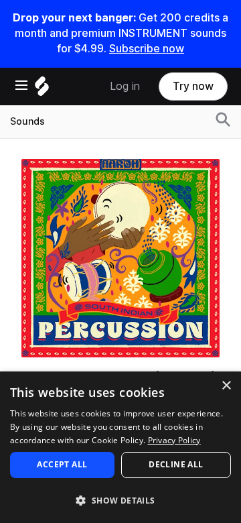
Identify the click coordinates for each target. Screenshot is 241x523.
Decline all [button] (176, 464)
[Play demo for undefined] (120, 258)
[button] (120, 500)
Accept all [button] (62, 464)
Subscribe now (146, 48)
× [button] (226, 386)
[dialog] (120, 447)
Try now (193, 86)
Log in (125, 86)
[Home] (42, 89)
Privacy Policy (174, 440)
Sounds (27, 121)
